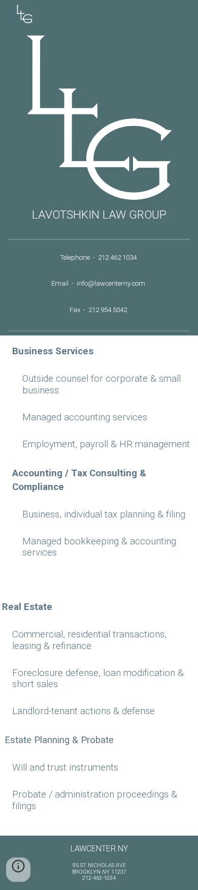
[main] (99, 215)
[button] (18, 869)
